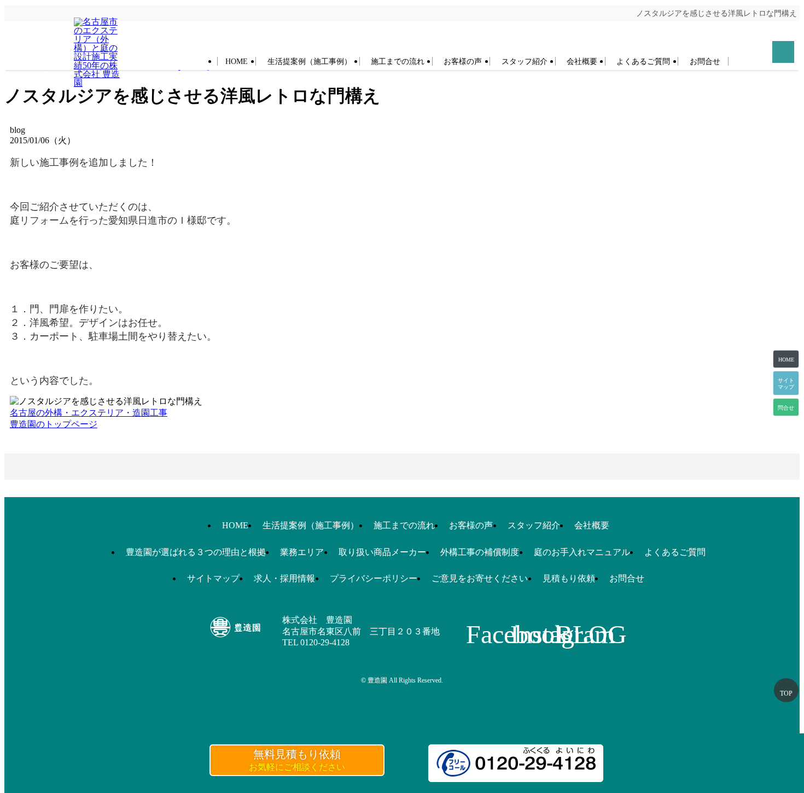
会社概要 (582, 61)
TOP (786, 693)
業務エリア (302, 552)
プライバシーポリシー (373, 578)
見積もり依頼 (569, 578)
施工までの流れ (397, 61)
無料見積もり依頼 (297, 760)
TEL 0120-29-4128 (315, 642)
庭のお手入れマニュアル (582, 552)
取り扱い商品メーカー (382, 552)
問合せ (786, 408)
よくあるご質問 (643, 61)
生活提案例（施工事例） (309, 61)
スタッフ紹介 (524, 61)
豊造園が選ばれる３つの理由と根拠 (196, 552)
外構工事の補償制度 (479, 552)
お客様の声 (463, 61)
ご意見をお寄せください (480, 578)
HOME (236, 61)
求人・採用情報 (284, 578)
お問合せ (705, 61)
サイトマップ (213, 578)
